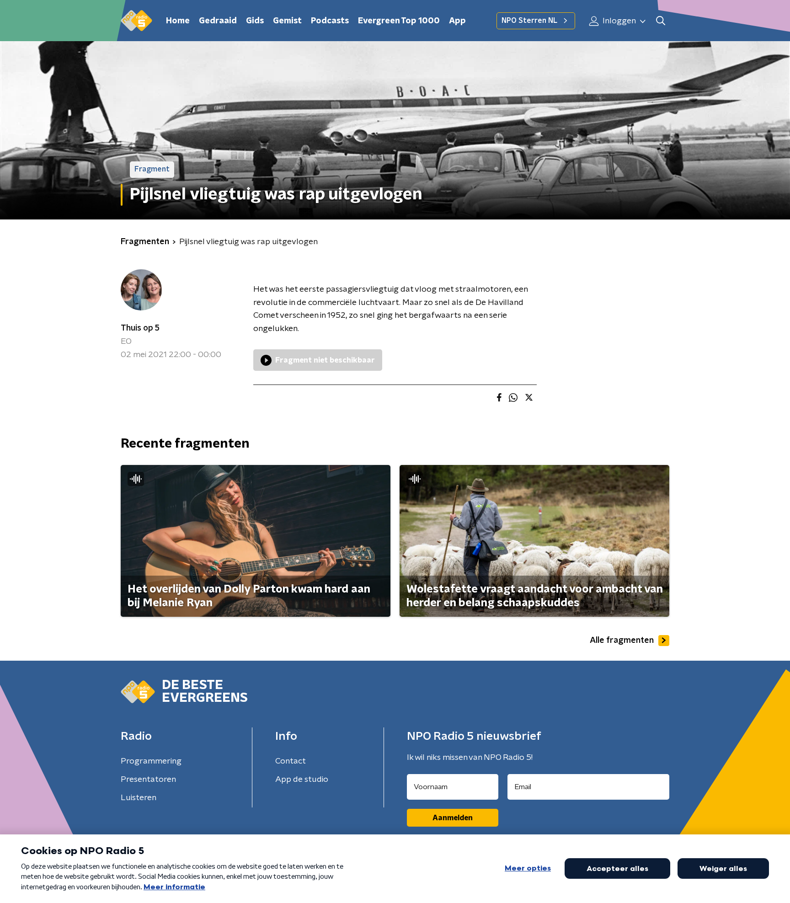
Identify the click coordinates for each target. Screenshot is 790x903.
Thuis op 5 (140, 328)
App (457, 21)
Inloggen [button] (618, 21)
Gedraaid (218, 21)
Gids (255, 21)
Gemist (287, 21)
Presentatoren (148, 779)
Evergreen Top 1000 (399, 21)
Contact (290, 761)
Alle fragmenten (622, 640)
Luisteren (138, 798)
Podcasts (330, 21)
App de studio (301, 779)
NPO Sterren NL (529, 20)
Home (178, 21)
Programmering (151, 761)
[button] (660, 20)
